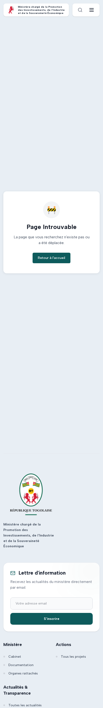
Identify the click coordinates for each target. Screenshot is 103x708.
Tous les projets (73, 657)
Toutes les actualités (25, 705)
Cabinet (14, 657)
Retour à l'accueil (51, 258)
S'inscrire (51, 619)
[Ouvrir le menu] (91, 10)
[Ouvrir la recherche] (80, 10)
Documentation (21, 665)
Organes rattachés (23, 673)
